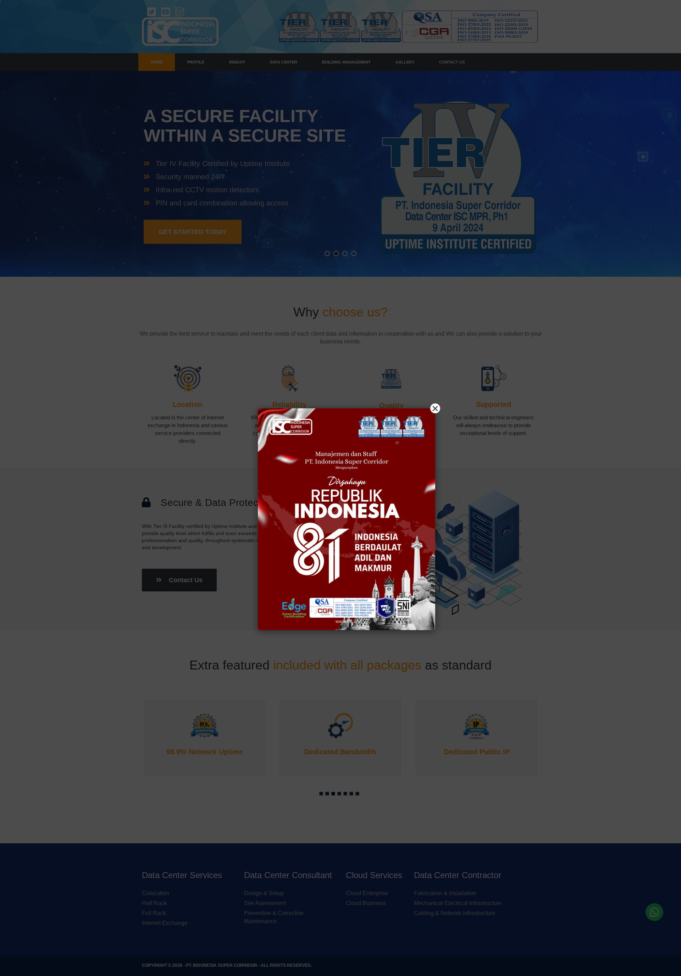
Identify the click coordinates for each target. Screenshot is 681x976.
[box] (346, 519)
